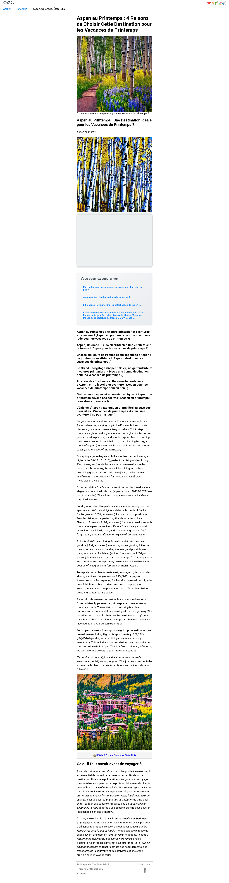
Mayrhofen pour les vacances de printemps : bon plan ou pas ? (112, 288)
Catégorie (22, 8)
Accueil (7, 8)
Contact (81, 873)
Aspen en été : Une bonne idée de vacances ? (108, 297)
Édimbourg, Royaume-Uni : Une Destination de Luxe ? (112, 305)
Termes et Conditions (90, 869)
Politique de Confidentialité (93, 864)
